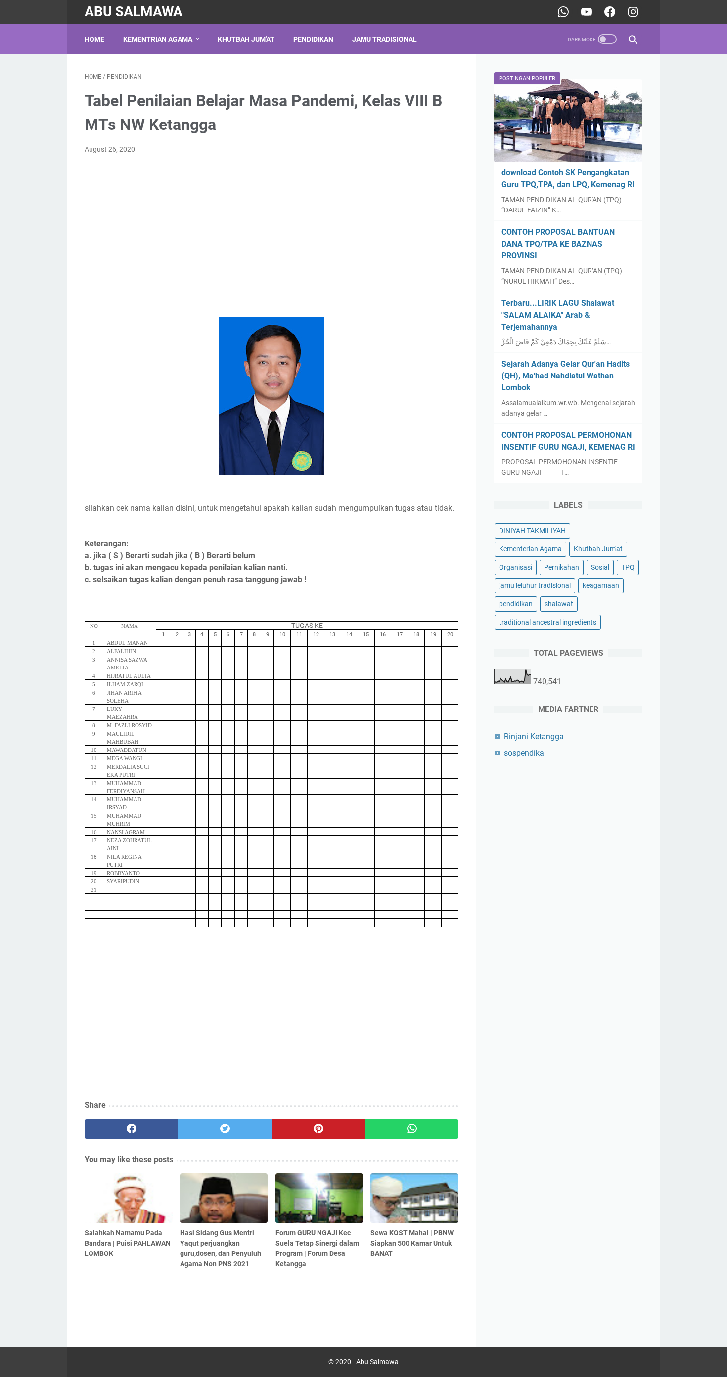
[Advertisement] (271, 236)
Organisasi (515, 567)
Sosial (600, 567)
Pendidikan (313, 39)
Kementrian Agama (157, 39)
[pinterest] (318, 1129)
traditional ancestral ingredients (547, 622)
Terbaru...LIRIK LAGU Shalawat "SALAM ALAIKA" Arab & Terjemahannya (557, 315)
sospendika (524, 753)
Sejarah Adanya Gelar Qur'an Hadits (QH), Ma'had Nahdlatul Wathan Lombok (565, 375)
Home (94, 39)
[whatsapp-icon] (562, 12)
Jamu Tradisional (384, 39)
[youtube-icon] (585, 12)
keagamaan (601, 585)
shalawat (559, 604)
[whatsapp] (411, 1129)
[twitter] (225, 1129)
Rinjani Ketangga (534, 736)
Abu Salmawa (133, 11)
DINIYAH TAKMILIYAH (532, 531)
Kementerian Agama (530, 549)
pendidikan (516, 604)
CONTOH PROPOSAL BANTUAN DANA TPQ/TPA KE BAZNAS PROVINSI (558, 243)
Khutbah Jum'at (246, 39)
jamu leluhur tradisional (535, 585)
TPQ (628, 567)
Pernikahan (561, 567)
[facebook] (131, 1129)
